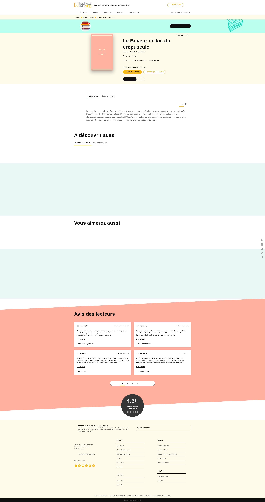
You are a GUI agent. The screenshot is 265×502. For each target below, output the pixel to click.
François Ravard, (129, 52)
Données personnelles (117, 495)
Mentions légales (101, 495)
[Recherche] (188, 4)
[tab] (76, 12)
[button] (175, 5)
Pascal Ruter (140, 52)
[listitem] (76, 465)
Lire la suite (81, 339)
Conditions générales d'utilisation (139, 495)
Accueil (78, 17)
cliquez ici (89, 431)
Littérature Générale (88, 17)
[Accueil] (83, 5)
